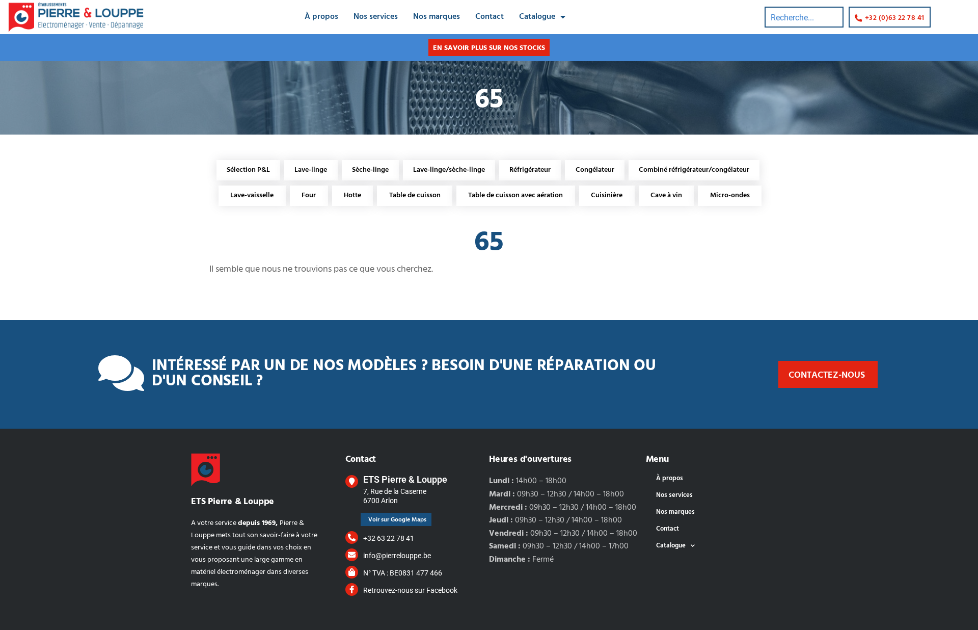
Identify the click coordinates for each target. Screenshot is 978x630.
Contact (489, 16)
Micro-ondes (730, 195)
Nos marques (436, 16)
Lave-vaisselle (252, 195)
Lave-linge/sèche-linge (449, 170)
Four (309, 195)
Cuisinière (606, 195)
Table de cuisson (415, 195)
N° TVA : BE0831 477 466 (402, 573)
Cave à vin (666, 195)
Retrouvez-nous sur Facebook (410, 590)
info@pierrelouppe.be (397, 556)
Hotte (352, 195)
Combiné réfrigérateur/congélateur (694, 170)
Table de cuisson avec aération (515, 195)
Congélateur (595, 170)
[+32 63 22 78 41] (351, 537)
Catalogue (537, 16)
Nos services (376, 16)
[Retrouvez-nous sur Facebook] (351, 589)
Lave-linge (310, 170)
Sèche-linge (370, 170)
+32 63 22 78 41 (388, 538)
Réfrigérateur (530, 170)
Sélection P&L (248, 170)
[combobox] (804, 17)
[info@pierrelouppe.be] (351, 554)
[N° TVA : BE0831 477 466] (351, 572)
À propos (321, 16)
